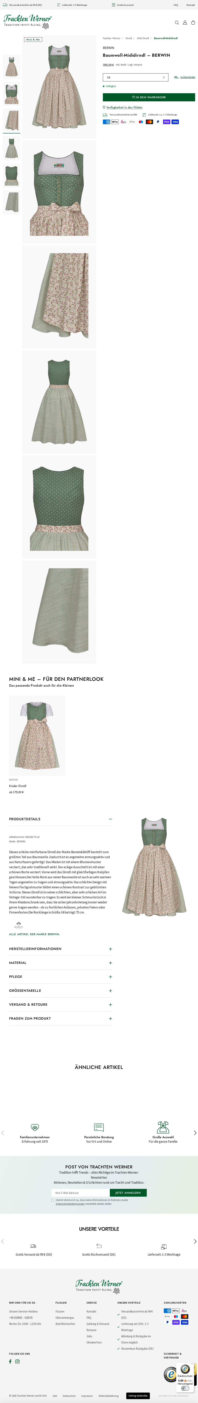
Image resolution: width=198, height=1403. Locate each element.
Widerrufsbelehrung (109, 1396)
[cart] (193, 23)
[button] (2, 1133)
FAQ (176, 4)
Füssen (59, 1311)
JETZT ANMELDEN (128, 1193)
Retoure (91, 1330)
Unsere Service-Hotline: (23, 1311)
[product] (59, 349)
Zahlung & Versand (97, 1324)
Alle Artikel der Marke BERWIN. (34, 934)
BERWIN (108, 48)
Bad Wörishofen (65, 1324)
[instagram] (17, 1362)
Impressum (87, 1396)
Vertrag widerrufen (138, 1395)
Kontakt (191, 4)
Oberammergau (64, 1317)
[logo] (27, 22)
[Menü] (191, 1364)
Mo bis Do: (15, 1324)
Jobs (89, 1336)
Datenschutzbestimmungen (70, 1204)
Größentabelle (187, 77)
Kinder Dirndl (17, 786)
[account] (185, 23)
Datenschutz (69, 1396)
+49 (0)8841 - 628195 (21, 1317)
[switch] (185, 1388)
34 (108, 77)
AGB (55, 1396)
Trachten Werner (111, 38)
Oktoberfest (94, 1342)
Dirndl (128, 38)
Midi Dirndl (143, 38)
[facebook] (10, 1362)
